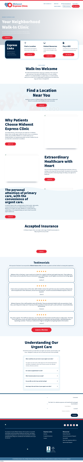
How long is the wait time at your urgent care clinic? (38, 386)
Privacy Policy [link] (36, 458)
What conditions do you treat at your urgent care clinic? (39, 359)
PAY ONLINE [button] (68, 54)
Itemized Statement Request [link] (69, 436)
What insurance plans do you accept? (35, 376)
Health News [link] (57, 6)
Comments (75, 397)
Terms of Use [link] (42, 458)
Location (76, 408)
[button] (65, 425)
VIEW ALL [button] (41, 251)
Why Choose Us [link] (47, 3)
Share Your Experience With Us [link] (69, 440)
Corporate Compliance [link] (65, 458)
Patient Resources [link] (66, 3)
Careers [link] (45, 438)
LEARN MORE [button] (49, 56)
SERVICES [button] (49, 179)
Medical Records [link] (66, 434)
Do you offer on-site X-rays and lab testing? (36, 381)
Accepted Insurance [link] (48, 436)
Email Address (74, 404)
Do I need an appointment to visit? (34, 370)
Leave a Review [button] (41, 330)
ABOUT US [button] (10, 144)
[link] (16, 4)
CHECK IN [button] (7, 37)
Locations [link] (75, 3)
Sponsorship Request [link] (67, 442)
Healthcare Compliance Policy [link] (55, 458)
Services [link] (56, 3)
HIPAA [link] (47, 458)
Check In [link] (76, 6)
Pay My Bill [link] (67, 6)
